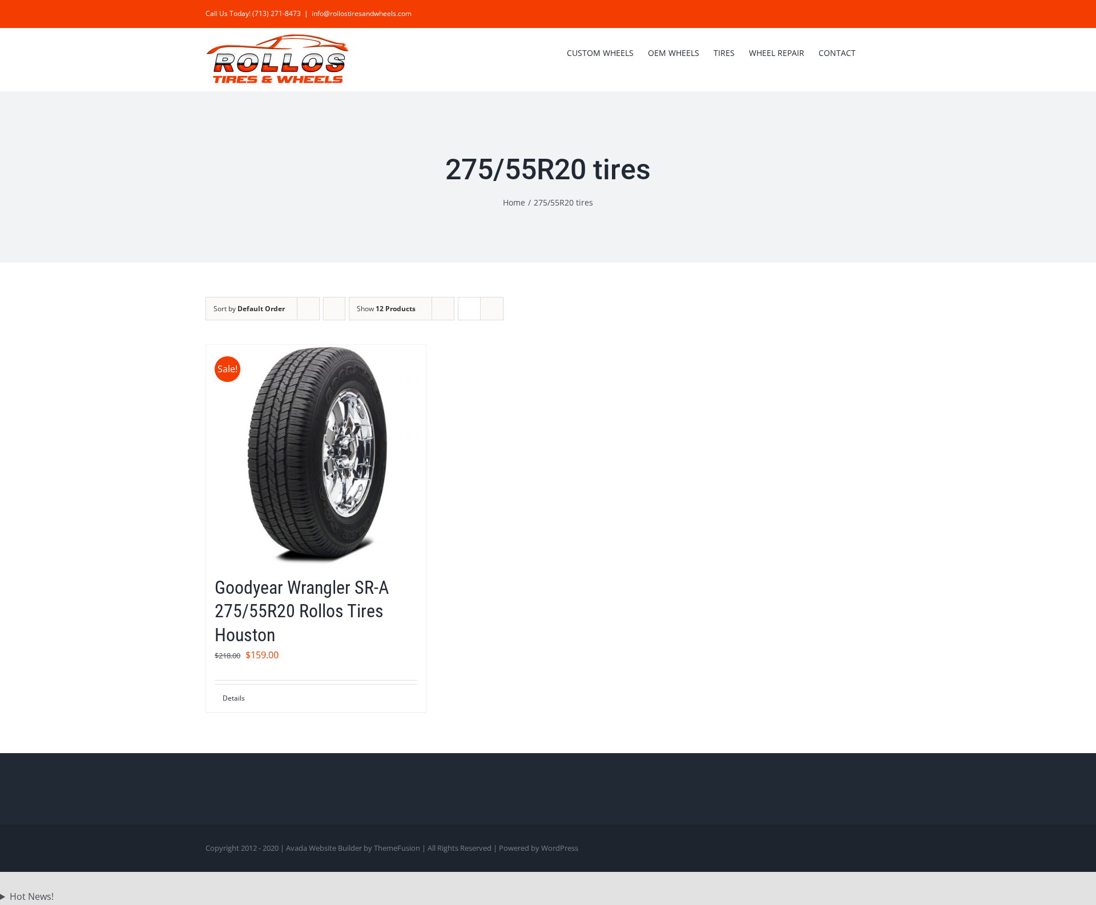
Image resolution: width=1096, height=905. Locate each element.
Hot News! (32, 896)
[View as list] (492, 308)
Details (234, 698)
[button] (873, 52)
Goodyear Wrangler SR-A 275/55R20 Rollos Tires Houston (302, 611)
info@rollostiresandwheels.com (362, 13)
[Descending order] (334, 308)
